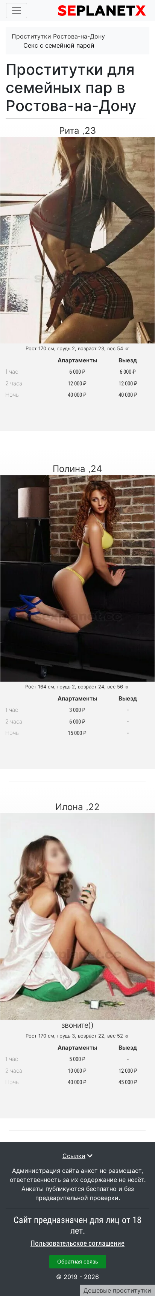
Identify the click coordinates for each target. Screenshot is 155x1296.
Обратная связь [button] (77, 1261)
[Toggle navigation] (16, 10)
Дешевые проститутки (117, 1290)
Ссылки (73, 1156)
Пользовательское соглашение (77, 1243)
